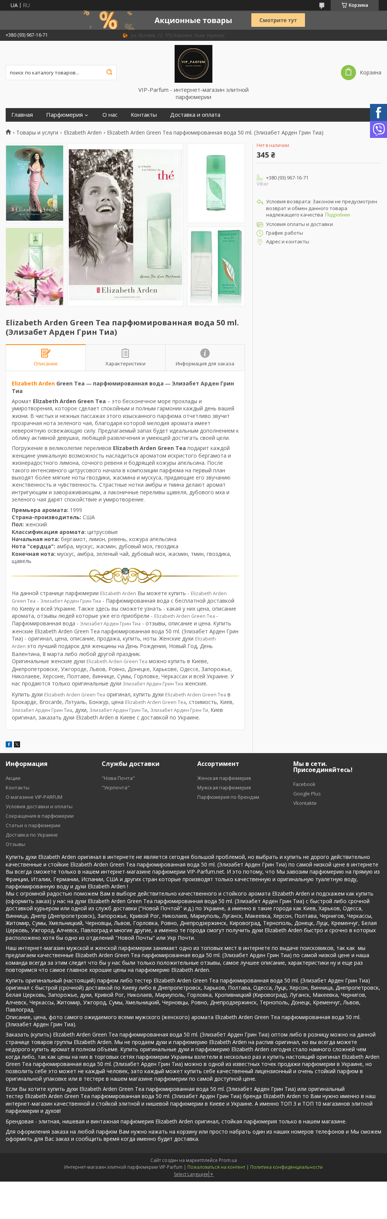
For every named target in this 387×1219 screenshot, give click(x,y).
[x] (17, 745)
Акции (13, 778)
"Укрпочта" (116, 787)
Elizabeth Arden (83, 132)
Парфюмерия (64, 115)
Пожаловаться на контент (216, 1167)
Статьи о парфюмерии (33, 825)
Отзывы (15, 844)
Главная (22, 115)
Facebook (304, 784)
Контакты (144, 115)
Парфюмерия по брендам (228, 797)
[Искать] (109, 72)
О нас (110, 115)
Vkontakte (305, 803)
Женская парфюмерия (224, 778)
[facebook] (9, 745)
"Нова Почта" (118, 778)
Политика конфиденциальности (286, 1167)
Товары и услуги (37, 132)
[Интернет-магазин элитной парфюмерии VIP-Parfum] (193, 63)
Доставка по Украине (32, 834)
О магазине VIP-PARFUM (34, 797)
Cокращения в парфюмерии (40, 815)
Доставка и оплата (195, 115)
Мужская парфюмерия (224, 787)
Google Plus (307, 793)
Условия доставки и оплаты (39, 806)
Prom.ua (228, 1160)
